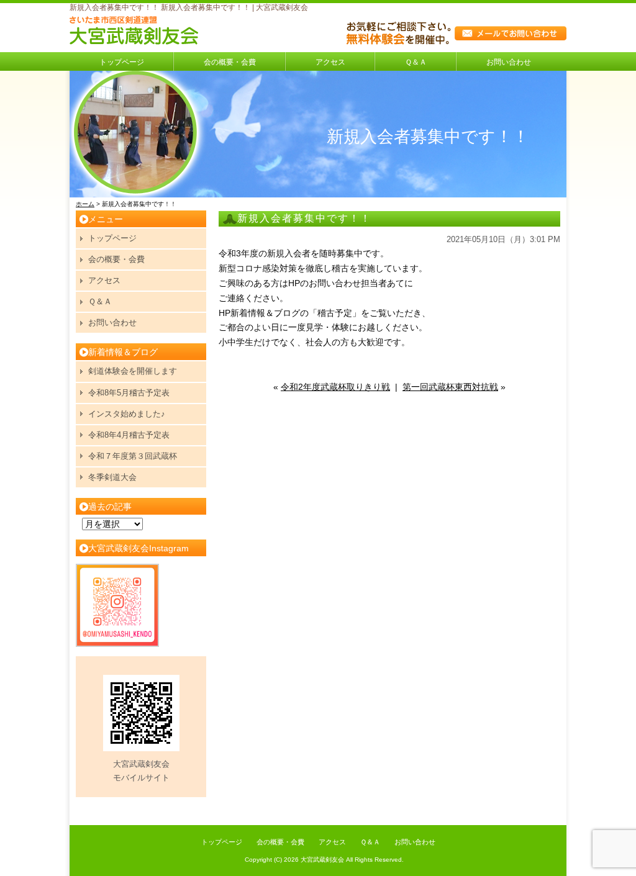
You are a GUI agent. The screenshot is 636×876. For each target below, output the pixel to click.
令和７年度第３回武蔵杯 (132, 456)
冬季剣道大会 (112, 477)
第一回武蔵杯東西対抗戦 (450, 387)
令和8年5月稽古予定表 (129, 392)
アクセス (330, 62)
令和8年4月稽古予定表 (129, 435)
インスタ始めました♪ (126, 413)
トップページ (121, 62)
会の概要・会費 (230, 62)
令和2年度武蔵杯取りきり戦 (335, 387)
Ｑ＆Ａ (416, 62)
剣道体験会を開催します (132, 371)
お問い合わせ (508, 62)
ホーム (85, 204)
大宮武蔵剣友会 (322, 859)
